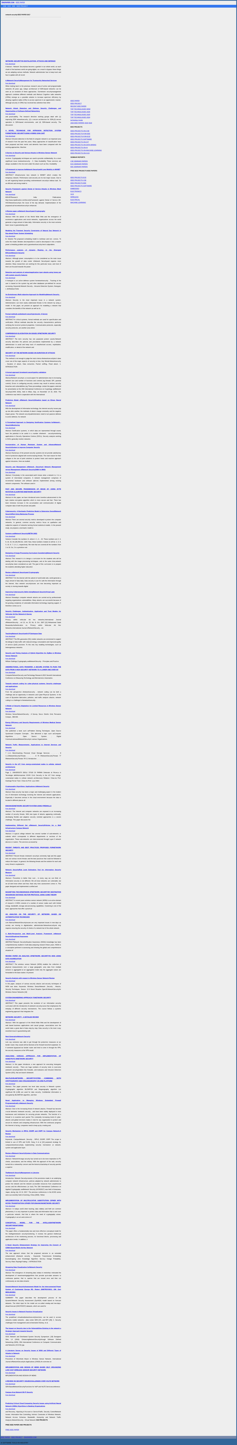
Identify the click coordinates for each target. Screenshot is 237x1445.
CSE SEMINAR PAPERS (79, 161)
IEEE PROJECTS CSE (78, 180)
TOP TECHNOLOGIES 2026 (80, 112)
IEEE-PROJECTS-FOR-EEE (80, 134)
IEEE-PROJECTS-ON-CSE (79, 131)
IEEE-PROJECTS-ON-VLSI (80, 153)
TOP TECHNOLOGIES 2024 (80, 117)
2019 (86, 123)
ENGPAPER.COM (30, 1437)
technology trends (76, 120)
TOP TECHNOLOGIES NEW (80, 109)
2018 (90, 123)
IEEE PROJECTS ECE (78, 177)
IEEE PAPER (20, 2)
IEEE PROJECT (22, 6)
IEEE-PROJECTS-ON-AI (79, 147)
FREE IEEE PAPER (12, 1430)
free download (33, 111)
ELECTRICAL (75, 200)
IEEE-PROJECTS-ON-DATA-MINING (83, 145)
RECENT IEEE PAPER (78, 106)
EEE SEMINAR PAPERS (79, 167)
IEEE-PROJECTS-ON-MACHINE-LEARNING (86, 150)
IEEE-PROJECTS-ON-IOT (79, 142)
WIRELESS (74, 197)
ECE (9, 6)
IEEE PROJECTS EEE (78, 183)
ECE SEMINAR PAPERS (79, 164)
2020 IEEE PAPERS (77, 123)
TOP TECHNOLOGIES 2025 (80, 115)
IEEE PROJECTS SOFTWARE (81, 139)
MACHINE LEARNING (78, 202)
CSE (5, 6)
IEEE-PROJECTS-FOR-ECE (80, 136)
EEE (14, 6)
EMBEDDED (74, 189)
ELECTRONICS (75, 191)
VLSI (72, 194)
